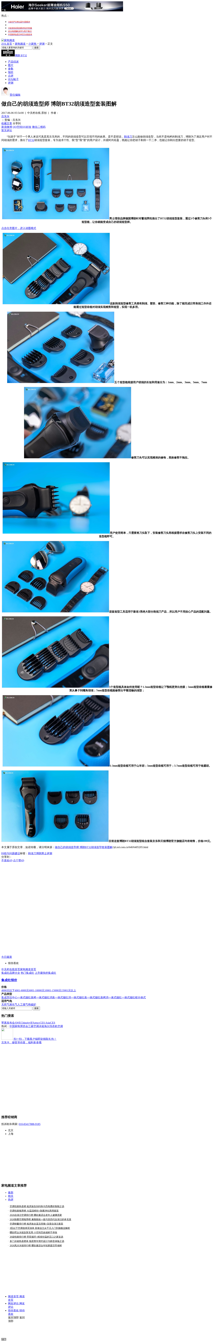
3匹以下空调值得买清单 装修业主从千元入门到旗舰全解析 (40, 1228)
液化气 (13, 1004)
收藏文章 (6, 123)
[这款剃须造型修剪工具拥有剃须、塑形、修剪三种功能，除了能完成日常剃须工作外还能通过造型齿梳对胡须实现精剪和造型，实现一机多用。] (56, 303)
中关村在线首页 (10, 969)
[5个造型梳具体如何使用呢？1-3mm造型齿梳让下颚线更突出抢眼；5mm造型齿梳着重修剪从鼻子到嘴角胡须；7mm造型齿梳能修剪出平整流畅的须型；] (55, 686)
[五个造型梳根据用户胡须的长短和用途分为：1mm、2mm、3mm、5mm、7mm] (60, 382)
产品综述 (13, 61)
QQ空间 (17, 126)
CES (52, 1022)
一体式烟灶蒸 (79, 997)
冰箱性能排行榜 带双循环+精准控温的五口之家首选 (36, 1237)
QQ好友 (26, 126)
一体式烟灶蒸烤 (26, 997)
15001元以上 (68, 990)
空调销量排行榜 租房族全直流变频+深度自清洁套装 (36, 1224)
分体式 (142, 997)
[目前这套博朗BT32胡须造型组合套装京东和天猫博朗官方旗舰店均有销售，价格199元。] (55, 841)
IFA (32, 1022)
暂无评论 (6, 130)
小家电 (32, 43)
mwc (37, 1022)
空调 (60, 1026)
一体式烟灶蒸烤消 (97, 997)
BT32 (31, 140)
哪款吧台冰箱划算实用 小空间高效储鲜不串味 (33, 1232)
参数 (10, 68)
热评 (10, 1199)
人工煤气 (22, 1004)
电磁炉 (32, 1004)
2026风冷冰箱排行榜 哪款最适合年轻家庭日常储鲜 (36, 1245)
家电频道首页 (28, 969)
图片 (10, 65)
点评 (10, 75)
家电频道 (20, 43)
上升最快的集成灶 (45, 972)
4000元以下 (8, 990)
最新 (10, 1192)
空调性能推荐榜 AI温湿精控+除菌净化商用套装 (34, 1210)
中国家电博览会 (18, 1026)
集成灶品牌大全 (10, 972)
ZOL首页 (6, 43)
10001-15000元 (52, 990)
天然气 (5, 1004)
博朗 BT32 (21, 55)
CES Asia (45, 1022)
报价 (10, 72)
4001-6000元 (22, 990)
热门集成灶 (27, 972)
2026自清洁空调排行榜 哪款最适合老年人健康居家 (36, 1215)
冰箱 (41, 1026)
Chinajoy (25, 1022)
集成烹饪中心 (9, 997)
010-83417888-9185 (29, 1124)
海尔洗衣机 (51, 1026)
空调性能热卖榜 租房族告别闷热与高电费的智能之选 (37, 1206)
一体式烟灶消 (63, 997)
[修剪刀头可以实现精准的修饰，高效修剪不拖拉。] (77, 457)
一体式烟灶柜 (130, 997)
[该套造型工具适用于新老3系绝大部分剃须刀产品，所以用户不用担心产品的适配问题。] (55, 611)
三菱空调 (33, 1026)
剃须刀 (128, 136)
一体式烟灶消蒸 (45, 997)
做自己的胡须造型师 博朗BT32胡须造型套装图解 (84, 847)
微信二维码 (38, 126)
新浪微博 (6, 126)
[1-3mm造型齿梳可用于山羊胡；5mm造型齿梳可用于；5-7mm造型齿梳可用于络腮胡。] (56, 765)
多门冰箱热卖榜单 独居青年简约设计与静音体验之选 (37, 1241)
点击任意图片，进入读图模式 (18, 228)
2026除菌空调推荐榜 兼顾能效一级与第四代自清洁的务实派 (40, 1219)
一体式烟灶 (115, 997)
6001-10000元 (36, 990)
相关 (10, 1196)
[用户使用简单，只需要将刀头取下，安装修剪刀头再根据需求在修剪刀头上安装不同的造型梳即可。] (56, 532)
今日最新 (6, 957)
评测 (42, 43)
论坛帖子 (13, 79)
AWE (18, 1022)
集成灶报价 (9, 980)
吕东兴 (5, 116)
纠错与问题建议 (10, 853)
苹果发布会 (8, 1022)
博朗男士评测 (44, 853)
